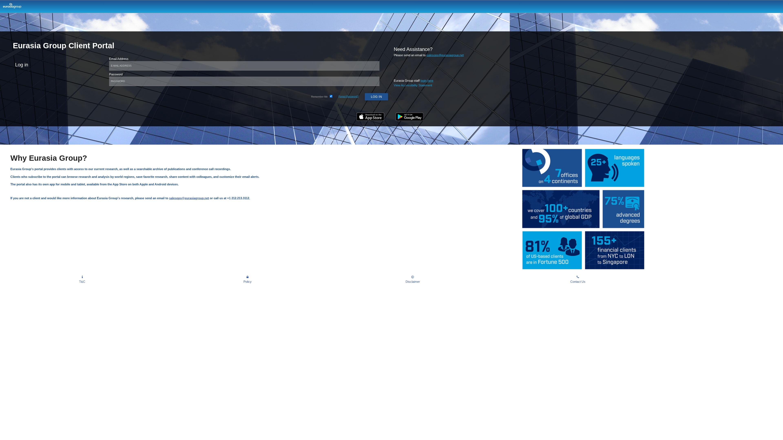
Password (116, 74)
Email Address (118, 58)
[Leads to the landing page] (11, 7)
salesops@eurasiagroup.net (445, 55)
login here (426, 80)
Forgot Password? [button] (348, 96)
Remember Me (319, 96)
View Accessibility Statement (413, 85)
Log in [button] (376, 96)
